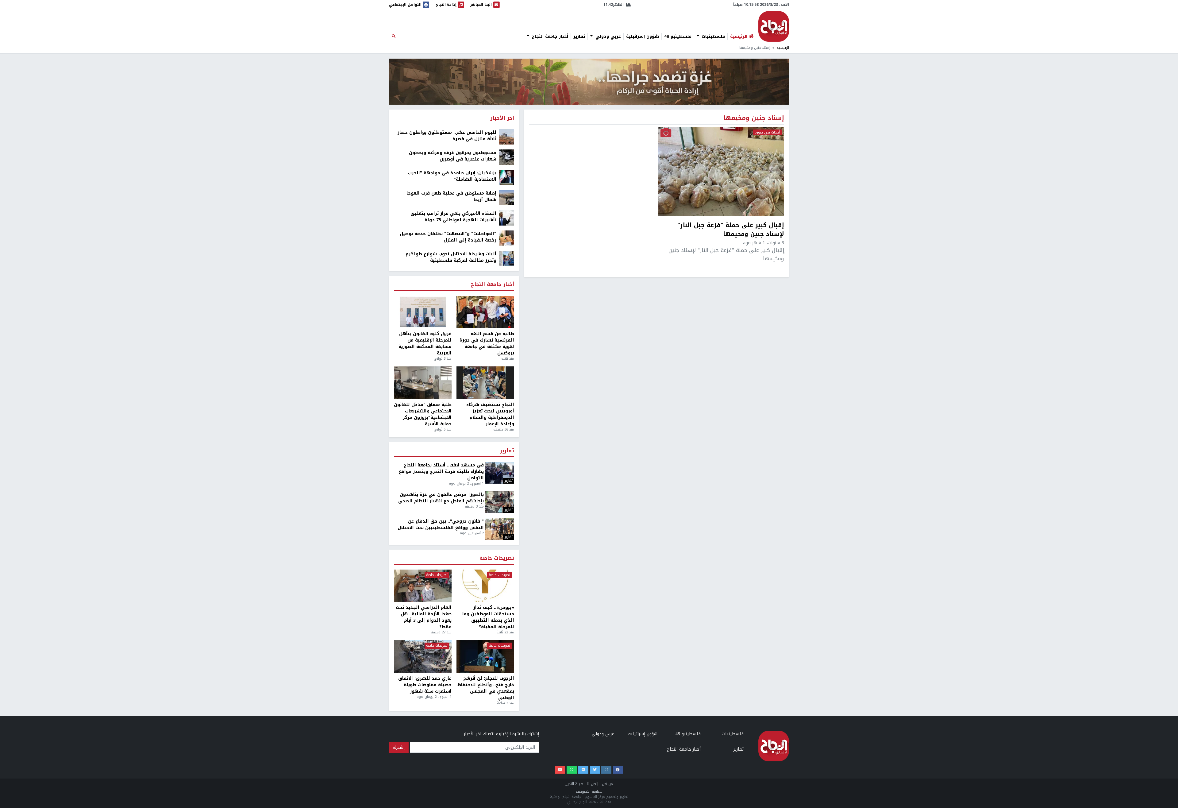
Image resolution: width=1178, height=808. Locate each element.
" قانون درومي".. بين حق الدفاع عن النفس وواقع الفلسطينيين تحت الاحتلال (441, 524)
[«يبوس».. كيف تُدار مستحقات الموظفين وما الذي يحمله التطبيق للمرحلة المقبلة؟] (485, 586)
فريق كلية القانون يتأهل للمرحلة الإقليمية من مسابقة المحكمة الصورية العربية (425, 343)
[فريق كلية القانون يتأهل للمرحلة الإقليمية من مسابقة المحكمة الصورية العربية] (423, 312)
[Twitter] (595, 770)
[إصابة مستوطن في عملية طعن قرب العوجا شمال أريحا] (506, 197)
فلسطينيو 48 (677, 36)
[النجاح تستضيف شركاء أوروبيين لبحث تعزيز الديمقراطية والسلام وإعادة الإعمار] (485, 382)
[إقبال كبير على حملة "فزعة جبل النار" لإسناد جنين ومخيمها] (721, 171)
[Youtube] (560, 770)
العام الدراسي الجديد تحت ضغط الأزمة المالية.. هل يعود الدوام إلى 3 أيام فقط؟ (424, 617)
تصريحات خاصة (496, 558)
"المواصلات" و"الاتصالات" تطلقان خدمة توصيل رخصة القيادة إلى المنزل (448, 236)
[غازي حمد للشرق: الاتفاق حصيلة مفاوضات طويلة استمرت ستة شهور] (423, 656)
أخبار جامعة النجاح (549, 36)
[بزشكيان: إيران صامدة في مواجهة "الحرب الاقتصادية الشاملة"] (506, 177)
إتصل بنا (592, 784)
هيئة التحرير (574, 784)
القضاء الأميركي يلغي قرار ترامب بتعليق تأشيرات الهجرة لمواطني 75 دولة (453, 216)
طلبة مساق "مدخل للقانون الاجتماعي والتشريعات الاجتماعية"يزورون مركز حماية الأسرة (423, 414)
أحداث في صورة (767, 133)
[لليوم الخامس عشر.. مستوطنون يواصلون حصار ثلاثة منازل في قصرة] (506, 137)
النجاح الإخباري (773, 26)
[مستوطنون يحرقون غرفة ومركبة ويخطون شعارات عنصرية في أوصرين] (506, 157)
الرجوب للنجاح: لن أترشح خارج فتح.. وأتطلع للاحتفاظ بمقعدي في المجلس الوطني (485, 688)
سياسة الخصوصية (589, 791)
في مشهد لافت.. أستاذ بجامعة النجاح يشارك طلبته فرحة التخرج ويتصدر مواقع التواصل (441, 471)
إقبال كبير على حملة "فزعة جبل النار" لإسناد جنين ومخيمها (730, 230)
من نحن (607, 784)
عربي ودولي (607, 36)
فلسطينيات (712, 36)
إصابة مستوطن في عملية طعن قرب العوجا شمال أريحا (451, 196)
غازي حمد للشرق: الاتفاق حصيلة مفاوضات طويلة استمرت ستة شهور (425, 684)
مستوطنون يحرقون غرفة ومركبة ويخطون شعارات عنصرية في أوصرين (452, 155)
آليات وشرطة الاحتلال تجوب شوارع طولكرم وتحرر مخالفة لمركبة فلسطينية (451, 257)
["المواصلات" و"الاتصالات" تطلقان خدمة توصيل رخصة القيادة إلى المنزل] (506, 238)
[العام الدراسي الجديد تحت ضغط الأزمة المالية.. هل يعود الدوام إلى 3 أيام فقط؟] (423, 586)
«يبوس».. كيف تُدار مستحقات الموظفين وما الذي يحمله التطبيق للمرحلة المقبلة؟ (488, 617)
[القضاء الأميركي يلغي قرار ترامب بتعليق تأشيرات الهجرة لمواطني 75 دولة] (506, 218)
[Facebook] (618, 770)
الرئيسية (782, 47)
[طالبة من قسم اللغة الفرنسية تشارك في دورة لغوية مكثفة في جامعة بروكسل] (485, 312)
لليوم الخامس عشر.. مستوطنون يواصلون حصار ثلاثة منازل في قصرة (447, 135)
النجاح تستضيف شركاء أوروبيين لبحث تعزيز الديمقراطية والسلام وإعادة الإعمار (490, 414)
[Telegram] (583, 770)
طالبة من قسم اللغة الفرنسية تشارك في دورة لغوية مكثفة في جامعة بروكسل (487, 343)
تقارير (579, 36)
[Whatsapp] (572, 770)
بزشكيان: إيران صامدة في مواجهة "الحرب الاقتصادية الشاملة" (452, 176)
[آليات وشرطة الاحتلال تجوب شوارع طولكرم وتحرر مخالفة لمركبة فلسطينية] (506, 258)
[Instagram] (606, 770)
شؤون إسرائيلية (642, 36)
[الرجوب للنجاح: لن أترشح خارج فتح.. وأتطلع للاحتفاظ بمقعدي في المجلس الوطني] (485, 656)
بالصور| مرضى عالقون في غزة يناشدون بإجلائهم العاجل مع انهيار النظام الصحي (441, 497)
